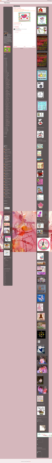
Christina (5, 282)
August (6, 76)
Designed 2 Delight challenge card (7, 125)
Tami (4, 283)
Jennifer (5, 276)
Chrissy (5, 284)
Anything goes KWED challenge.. (7, 95)
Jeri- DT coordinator (6, 260)
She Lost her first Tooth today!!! (7, 86)
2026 (5, 59)
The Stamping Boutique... (6, 111)
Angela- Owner (5, 259)
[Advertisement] (24, 39)
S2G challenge (6, 103)
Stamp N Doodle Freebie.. (7, 115)
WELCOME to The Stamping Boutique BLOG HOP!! (7, 84)
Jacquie (5, 273)
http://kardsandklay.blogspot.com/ (17, 23)
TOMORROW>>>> (7, 79)
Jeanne (5, 274)
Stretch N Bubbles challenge (7, 119)
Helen (4, 275)
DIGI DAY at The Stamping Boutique (7, 93)
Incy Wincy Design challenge (7, 124)
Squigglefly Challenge (7, 87)
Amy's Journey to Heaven (8, 178)
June (6, 78)
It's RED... (6, 182)
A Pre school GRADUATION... (7, 98)
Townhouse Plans (6, 164)
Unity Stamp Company (7, 155)
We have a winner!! (7, 187)
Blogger (30, 461)
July (5, 77)
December (6, 72)
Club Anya (6, 146)
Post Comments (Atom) (26, 48)
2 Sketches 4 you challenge (7, 108)
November (6, 73)
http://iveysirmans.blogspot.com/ (7, 211)
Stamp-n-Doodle (7, 100)
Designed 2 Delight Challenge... (7, 91)
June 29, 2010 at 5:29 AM (18, 30)
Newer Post (15, 46)
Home (24, 46)
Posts (5, 207)
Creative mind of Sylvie (7, 101)
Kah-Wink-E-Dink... (7, 99)
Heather (5, 277)
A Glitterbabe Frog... (7, 112)
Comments (6, 208)
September (6, 75)
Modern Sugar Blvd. (7, 189)
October (6, 74)
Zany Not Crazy (6, 173)
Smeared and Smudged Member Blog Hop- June (7, 121)
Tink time (7, 3)
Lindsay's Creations (7, 181)
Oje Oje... (6, 176)
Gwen (4, 261)
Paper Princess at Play (7, 184)
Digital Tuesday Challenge (7, 105)
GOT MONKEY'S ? (7, 116)
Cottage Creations (7, 158)
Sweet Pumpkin (6, 156)
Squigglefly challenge (7, 102)
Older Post (33, 46)
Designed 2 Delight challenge (7, 82)
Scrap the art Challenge (6, 90)
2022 (5, 60)
